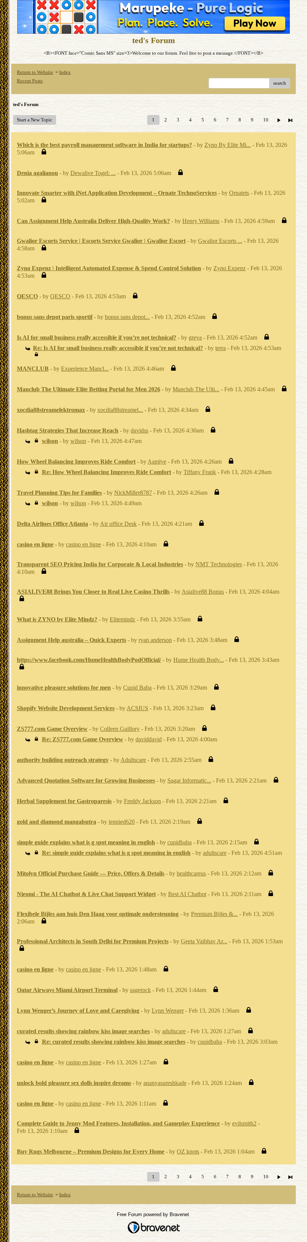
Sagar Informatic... (189, 780)
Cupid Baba (137, 687)
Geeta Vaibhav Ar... (204, 941)
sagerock (140, 990)
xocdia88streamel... (120, 410)
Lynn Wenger (168, 1010)
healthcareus (191, 873)
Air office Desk (118, 524)
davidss (139, 430)
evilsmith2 (244, 1123)
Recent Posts (30, 81)
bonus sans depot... (127, 317)
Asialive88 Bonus (203, 591)
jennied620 (122, 822)
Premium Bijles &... (214, 914)
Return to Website (35, 72)
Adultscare (133, 760)
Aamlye (157, 461)
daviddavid (149, 739)
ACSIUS (137, 708)
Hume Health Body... (198, 660)
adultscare (215, 853)
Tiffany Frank (199, 472)
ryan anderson (155, 640)
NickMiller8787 (133, 492)
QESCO (60, 296)
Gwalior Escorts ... (220, 241)
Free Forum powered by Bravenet (154, 1214)
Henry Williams (200, 221)
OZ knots (188, 1151)
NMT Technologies (218, 564)
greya (195, 337)
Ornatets (239, 193)
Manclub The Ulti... (196, 389)
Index (65, 72)
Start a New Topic (34, 120)
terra (220, 348)
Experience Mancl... (85, 368)
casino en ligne (83, 544)
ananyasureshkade (164, 1083)
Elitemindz (122, 619)
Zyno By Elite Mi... (227, 145)
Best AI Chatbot (187, 894)
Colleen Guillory (120, 729)
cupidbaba (179, 842)
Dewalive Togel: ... (93, 173)
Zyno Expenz (229, 268)
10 (265, 120)
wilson (78, 441)
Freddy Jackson (142, 801)
